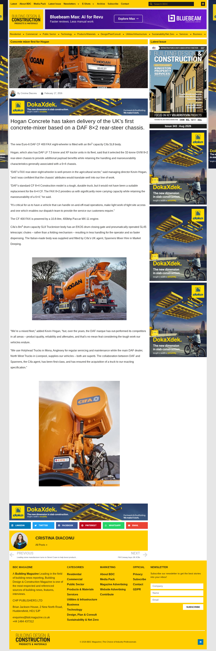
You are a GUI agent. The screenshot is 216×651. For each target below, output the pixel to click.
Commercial (31, 34)
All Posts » (41, 544)
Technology (66, 34)
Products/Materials (86, 34)
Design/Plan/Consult (111, 34)
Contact (125, 4)
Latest (14, 4)
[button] (20, 525)
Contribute (107, 594)
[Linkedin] (203, 4)
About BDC (25, 4)
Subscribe (113, 4)
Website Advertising (113, 589)
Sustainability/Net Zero (163, 34)
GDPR (137, 589)
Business (197, 34)
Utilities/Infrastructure (136, 34)
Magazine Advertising (114, 584)
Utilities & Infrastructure (82, 599)
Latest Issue (54, 4)
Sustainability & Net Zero (83, 619)
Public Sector (49, 34)
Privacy (138, 574)
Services (183, 34)
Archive (101, 4)
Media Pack (40, 4)
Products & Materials (80, 589)
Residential (15, 34)
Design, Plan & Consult (82, 614)
